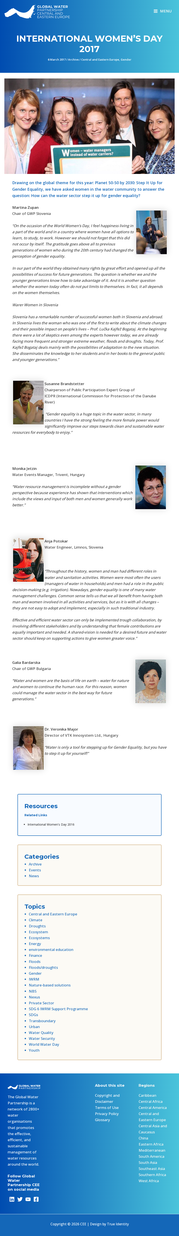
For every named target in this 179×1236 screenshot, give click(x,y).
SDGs (33, 1014)
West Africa (149, 1180)
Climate (35, 919)
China (143, 1138)
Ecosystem (38, 931)
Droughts (37, 925)
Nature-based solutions (50, 985)
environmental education (51, 949)
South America (151, 1156)
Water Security (42, 1038)
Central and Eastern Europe (100, 59)
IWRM (34, 979)
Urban (34, 1026)
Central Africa (151, 1101)
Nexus (34, 997)
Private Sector (41, 1002)
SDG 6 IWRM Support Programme (58, 1008)
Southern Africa (152, 1174)
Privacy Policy (107, 1113)
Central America (153, 1107)
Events (35, 869)
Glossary (102, 1119)
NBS (32, 991)
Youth (34, 1050)
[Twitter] (20, 1199)
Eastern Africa (151, 1144)
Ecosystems (39, 937)
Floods (34, 961)
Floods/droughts (43, 967)
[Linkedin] (12, 1199)
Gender (126, 59)
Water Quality (41, 1032)
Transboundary (42, 1020)
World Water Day (44, 1044)
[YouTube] (28, 1199)
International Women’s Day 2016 (51, 824)
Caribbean (147, 1095)
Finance (35, 955)
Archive (73, 59)
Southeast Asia (152, 1168)
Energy (35, 943)
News (34, 875)
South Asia (148, 1162)
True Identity (118, 1224)
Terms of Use (107, 1107)
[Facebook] (36, 1199)
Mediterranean (152, 1150)
